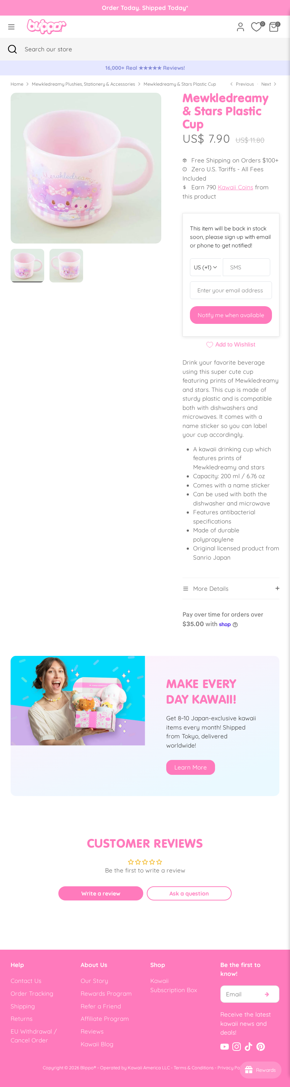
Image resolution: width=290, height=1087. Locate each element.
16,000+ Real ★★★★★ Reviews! (145, 67)
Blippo (87, 1067)
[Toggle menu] (11, 26)
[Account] (240, 24)
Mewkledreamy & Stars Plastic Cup (180, 84)
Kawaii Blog (97, 1044)
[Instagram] (236, 1046)
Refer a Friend (101, 1006)
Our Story (94, 980)
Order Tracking (32, 993)
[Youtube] (224, 1046)
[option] (145, 68)
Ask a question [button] (189, 893)
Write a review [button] (100, 893)
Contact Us (26, 980)
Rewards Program (106, 993)
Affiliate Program (105, 1018)
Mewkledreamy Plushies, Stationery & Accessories (83, 84)
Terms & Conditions (194, 1067)
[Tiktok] (248, 1046)
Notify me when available (231, 315)
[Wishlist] (256, 27)
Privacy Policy (232, 1067)
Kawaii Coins (235, 187)
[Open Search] (12, 49)
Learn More (190, 767)
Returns (22, 1018)
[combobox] (58, 49)
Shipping (23, 1006)
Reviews (92, 1031)
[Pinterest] (260, 1046)
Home (17, 84)
